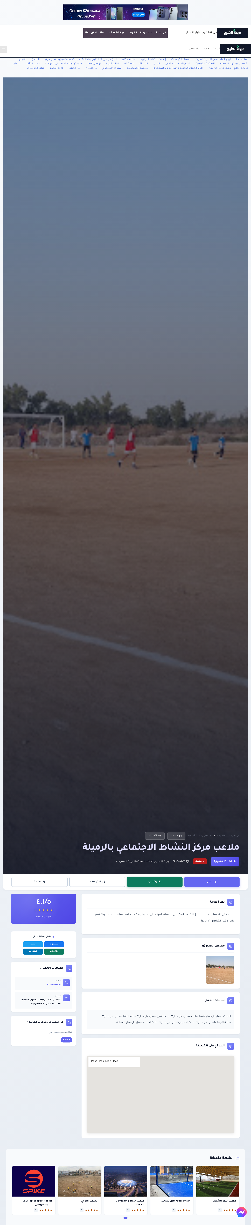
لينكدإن (33, 951)
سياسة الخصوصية (137, 68)
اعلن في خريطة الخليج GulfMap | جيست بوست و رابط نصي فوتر (81, 59)
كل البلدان (91, 68)
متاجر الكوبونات (35, 68)
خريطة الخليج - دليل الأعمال (201, 32)
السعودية (146, 33)
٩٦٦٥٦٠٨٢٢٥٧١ (54, 985)
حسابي (16, 64)
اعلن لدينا (91, 33)
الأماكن (36, 59)
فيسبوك (54, 944)
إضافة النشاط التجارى (153, 59)
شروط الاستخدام (112, 68)
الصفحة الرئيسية (205, 64)
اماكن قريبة (112, 64)
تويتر (33, 944)
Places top (242, 59)
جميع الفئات (33, 64)
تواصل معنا (94, 64)
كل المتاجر (74, 68)
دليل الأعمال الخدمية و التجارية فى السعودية (178, 68)
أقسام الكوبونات (180, 59)
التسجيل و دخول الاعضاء (234, 64)
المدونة (144, 64)
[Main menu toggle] (3, 49)
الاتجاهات (95, 881)
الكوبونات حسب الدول (177, 64)
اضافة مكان (129, 59)
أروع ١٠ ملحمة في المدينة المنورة (213, 59)
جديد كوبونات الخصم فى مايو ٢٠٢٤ (63, 64)
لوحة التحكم (56, 68)
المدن (156, 64)
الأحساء (153, 835)
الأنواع (22, 59)
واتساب (152, 881)
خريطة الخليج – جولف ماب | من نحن (228, 68)
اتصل (210, 881)
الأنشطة (116, 33)
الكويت (133, 33)
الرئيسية (161, 33)
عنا (102, 33)
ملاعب (174, 835)
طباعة (37, 881)
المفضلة (129, 64)
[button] (125, 1218)
